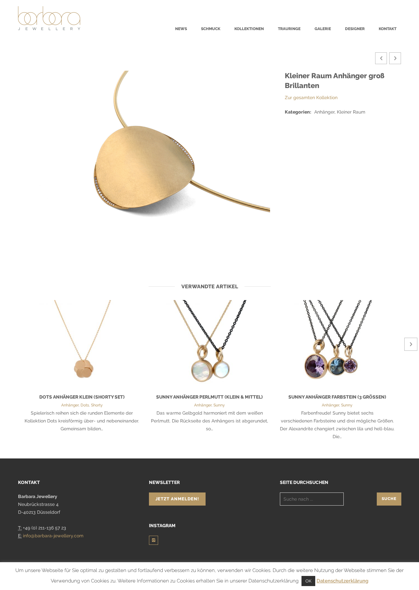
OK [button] (308, 581)
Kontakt (387, 29)
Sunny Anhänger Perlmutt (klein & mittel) (209, 397)
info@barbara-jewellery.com (53, 535)
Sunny (219, 405)
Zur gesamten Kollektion (311, 97)
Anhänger (70, 405)
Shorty (97, 405)
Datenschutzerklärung (342, 581)
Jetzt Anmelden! (177, 498)
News (181, 29)
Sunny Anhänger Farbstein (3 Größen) (337, 397)
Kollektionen (249, 29)
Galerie (323, 29)
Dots (85, 405)
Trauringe (289, 29)
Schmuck (210, 29)
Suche (389, 498)
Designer (355, 29)
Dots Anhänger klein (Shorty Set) (82, 397)
